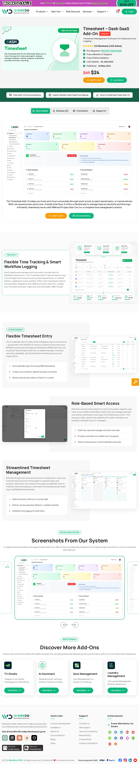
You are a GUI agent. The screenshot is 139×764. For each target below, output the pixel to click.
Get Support (84, 727)
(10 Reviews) (101, 45)
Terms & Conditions (88, 731)
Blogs (53, 739)
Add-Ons (56, 11)
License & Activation (88, 743)
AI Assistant (47, 673)
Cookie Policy (85, 739)
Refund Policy (85, 735)
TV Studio (10, 673)
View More (13, 690)
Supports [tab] (101, 110)
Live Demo (118, 80)
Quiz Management (85, 673)
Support (101, 11)
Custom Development (60, 723)
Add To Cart (95, 80)
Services (87, 11)
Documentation (83, 216)
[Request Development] (135, 382)
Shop (52, 743)
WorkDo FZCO (16, 760)
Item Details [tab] (42, 110)
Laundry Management (116, 674)
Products (41, 11)
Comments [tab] (82, 110)
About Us (54, 731)
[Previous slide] (63, 625)
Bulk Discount (73, 11)
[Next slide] (75, 625)
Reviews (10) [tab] (62, 110)
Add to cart (57, 216)
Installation (55, 727)
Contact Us (84, 723)
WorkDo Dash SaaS (111, 51)
